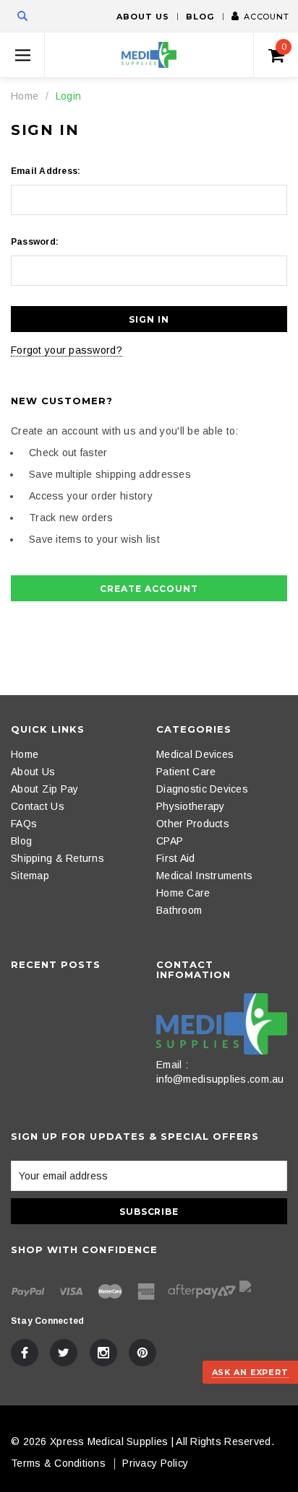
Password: (35, 242)
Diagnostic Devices (202, 789)
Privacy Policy (155, 1463)
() (283, 47)
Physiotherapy (190, 806)
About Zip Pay (45, 789)
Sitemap (30, 875)
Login (68, 96)
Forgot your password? (66, 350)
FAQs (24, 823)
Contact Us (37, 806)
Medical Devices (195, 754)
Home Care (183, 893)
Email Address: (45, 171)
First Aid (175, 858)
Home (24, 96)
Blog (200, 17)
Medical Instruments (204, 875)
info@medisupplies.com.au (220, 1079)
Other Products (192, 823)
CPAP (169, 841)
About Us (142, 17)
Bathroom (179, 910)
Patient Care (186, 771)
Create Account (148, 588)
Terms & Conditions (58, 1463)
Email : (172, 1064)
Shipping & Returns (57, 858)
